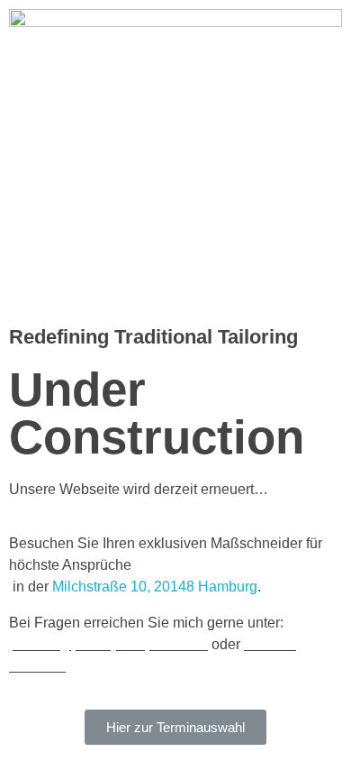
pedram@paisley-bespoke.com (108, 644)
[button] (175, 727)
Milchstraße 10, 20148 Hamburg (154, 586)
